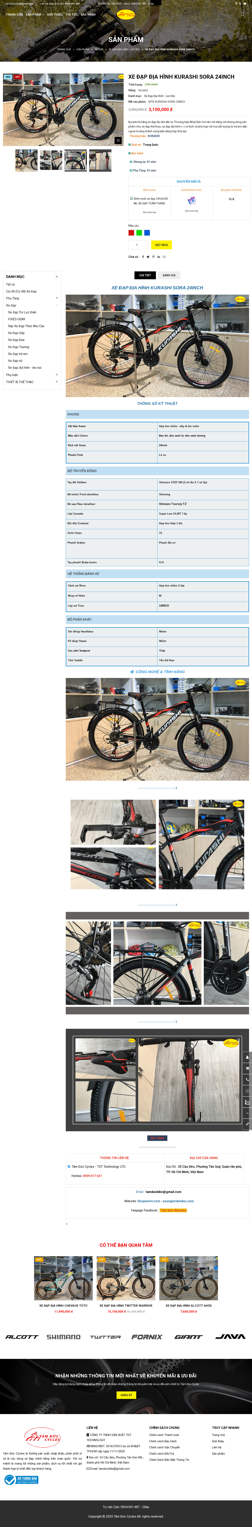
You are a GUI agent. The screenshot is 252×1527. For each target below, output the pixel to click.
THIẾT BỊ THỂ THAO (19, 382)
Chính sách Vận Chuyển (164, 1447)
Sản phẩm (83, 49)
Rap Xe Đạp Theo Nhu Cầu (26, 326)
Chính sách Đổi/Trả (161, 1453)
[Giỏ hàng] (247, 1068)
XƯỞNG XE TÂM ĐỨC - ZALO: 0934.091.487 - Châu (126, 3)
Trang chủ (14, 14)
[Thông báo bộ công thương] (20, 1479)
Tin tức (72, 14)
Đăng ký (126, 1395)
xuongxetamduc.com (178, 1201)
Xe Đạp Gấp (16, 333)
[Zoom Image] (118, 140)
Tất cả (10, 284)
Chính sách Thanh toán (164, 1435)
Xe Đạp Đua (16, 340)
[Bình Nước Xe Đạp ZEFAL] (149, 201)
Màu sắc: (133, 225)
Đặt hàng (157, 1138)
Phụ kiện (12, 375)
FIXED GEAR (16, 319)
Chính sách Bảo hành (163, 1441)
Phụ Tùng (12, 298)
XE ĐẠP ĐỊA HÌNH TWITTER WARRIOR (126, 1305)
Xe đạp (99, 49)
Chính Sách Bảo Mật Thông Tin (169, 1460)
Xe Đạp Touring (18, 347)
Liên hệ (216, 1447)
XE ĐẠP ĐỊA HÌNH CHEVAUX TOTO (63, 1305)
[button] (247, 1080)
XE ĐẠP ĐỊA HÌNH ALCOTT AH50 (189, 1305)
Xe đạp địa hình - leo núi (124, 49)
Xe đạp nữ (15, 361)
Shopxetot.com (149, 1201)
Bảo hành (88, 14)
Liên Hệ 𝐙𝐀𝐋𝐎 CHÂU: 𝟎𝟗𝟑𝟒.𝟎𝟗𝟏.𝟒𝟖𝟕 (60, 3)
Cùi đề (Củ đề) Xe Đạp (21, 291)
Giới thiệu (55, 14)
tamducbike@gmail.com (20, 3)
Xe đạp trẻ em (18, 354)
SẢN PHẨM (33, 14)
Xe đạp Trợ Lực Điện (22, 312)
